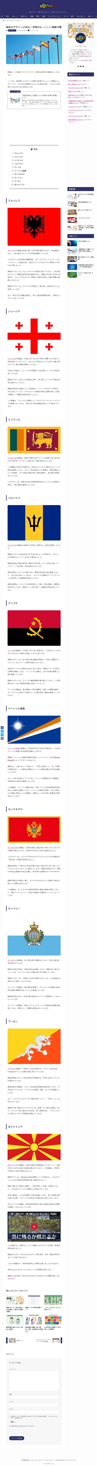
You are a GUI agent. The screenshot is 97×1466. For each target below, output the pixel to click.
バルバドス (18, 163)
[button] (2, 727)
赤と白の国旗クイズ (74, 80)
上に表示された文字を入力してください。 (22, 1426)
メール (11, 1402)
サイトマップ (71, 1460)
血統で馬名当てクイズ (75, 119)
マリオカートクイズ (74, 107)
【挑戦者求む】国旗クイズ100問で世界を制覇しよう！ (40, 96)
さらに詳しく (12, 30)
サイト (11, 1409)
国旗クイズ (12, 1275)
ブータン (17, 181)
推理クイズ (71, 91)
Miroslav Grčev (27, 1177)
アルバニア (18, 153)
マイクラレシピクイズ (75, 88)
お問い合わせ (84, 56)
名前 (10, 1394)
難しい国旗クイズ (73, 84)
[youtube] (81, 66)
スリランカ (18, 160)
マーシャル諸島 (20, 171)
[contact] (83, 66)
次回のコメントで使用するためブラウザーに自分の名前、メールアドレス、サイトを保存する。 (35, 1417)
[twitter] (78, 66)
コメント (12, 1369)
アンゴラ (17, 167)
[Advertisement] (34, 125)
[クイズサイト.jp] (48, 6)
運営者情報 (25, 1460)
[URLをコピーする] (2, 738)
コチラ (85, 60)
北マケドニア (19, 184)
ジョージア (18, 157)
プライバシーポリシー (37, 1460)
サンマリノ (18, 177)
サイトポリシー (50, 1460)
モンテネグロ (19, 174)
